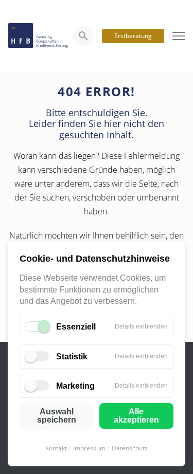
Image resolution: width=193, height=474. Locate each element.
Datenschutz (130, 448)
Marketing (75, 385)
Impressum (89, 448)
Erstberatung (133, 35)
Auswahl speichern (56, 415)
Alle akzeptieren (136, 415)
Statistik (71, 356)
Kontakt (56, 448)
